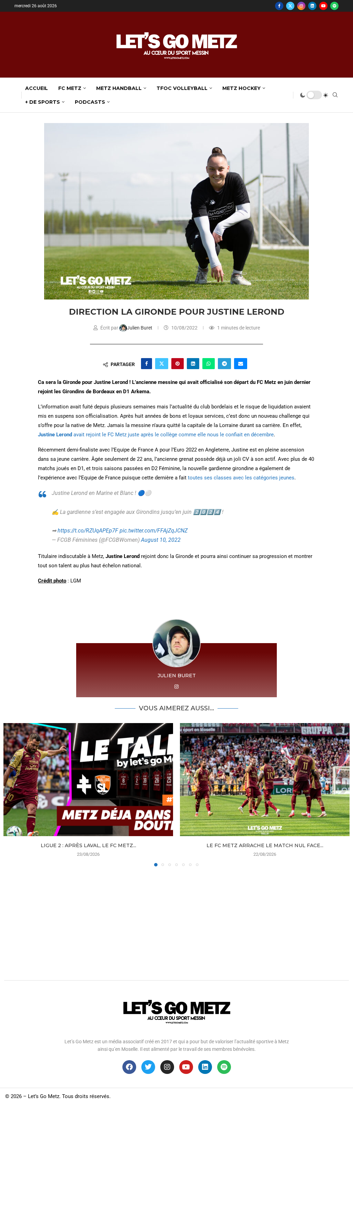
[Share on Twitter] (161, 363)
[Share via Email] (240, 363)
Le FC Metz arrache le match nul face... (264, 845)
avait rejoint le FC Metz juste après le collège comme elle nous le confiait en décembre (173, 435)
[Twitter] (290, 6)
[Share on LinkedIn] (193, 363)
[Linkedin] (312, 6)
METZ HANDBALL (119, 88)
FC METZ (69, 88)
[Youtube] (323, 6)
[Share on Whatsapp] (208, 363)
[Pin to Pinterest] (177, 363)
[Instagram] (301, 6)
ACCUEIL (36, 88)
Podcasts (90, 102)
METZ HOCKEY (241, 88)
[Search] (335, 95)
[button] (13, 794)
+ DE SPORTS (42, 102)
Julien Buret (140, 328)
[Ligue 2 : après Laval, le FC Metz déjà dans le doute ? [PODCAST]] (88, 779)
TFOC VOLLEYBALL (182, 88)
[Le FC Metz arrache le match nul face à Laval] (265, 779)
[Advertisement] (176, 921)
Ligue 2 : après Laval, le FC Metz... (88, 845)
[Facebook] (279, 6)
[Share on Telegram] (224, 363)
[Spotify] (334, 6)
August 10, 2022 (161, 540)
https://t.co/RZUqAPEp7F (88, 530)
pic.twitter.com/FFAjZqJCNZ (154, 530)
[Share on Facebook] (146, 363)
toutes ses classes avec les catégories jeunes (241, 478)
